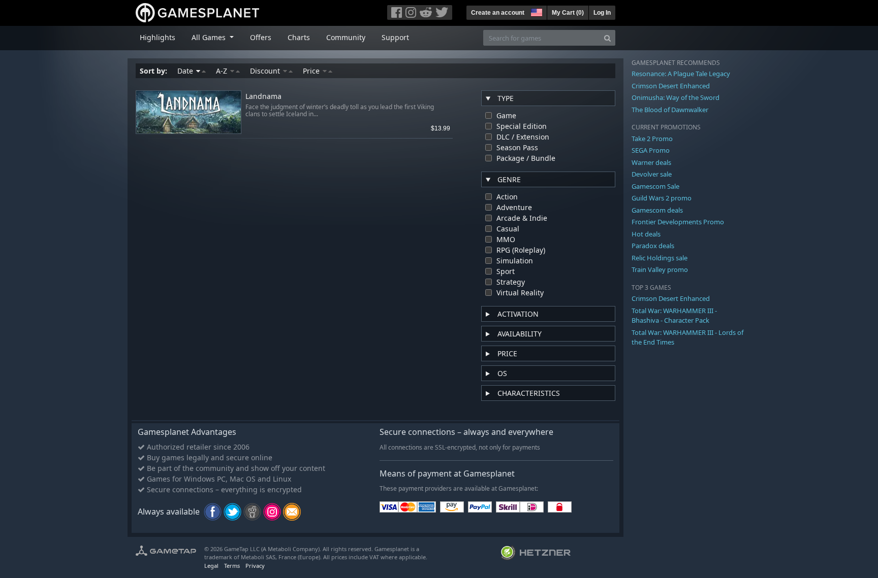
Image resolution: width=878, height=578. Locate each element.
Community (345, 37)
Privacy (255, 565)
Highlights (157, 37)
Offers (260, 37)
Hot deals (646, 234)
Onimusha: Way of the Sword (675, 97)
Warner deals (651, 162)
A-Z (222, 71)
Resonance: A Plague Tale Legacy (681, 73)
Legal (211, 565)
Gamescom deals (657, 210)
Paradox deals (653, 245)
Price (312, 71)
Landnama (263, 96)
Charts (299, 37)
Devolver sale (652, 174)
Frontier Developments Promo (678, 221)
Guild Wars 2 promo (662, 197)
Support (395, 37)
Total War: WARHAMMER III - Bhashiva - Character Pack (674, 315)
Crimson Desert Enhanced (671, 85)
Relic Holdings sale (659, 257)
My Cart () (568, 12)
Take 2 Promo (652, 138)
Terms (232, 565)
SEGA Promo (651, 150)
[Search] (607, 38)
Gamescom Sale (655, 186)
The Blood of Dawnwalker (670, 109)
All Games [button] (210, 37)
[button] (535, 11)
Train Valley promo (660, 269)
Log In (602, 12)
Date (186, 71)
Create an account (497, 12)
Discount (266, 71)
